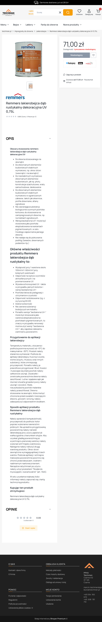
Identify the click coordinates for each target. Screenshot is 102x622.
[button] (68, 12)
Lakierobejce (41, 31)
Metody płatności (53, 570)
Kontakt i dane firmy (17, 570)
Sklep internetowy (50, 618)
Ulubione (49, 604)
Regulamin (12, 600)
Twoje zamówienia (53, 596)
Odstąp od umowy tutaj (56, 582)
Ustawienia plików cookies (19, 608)
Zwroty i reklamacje (54, 578)
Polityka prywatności (17, 604)
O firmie (11, 574)
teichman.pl (6, 31)
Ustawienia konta (53, 600)
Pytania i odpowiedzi (17, 596)
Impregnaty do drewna (24, 31)
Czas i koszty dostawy (55, 574)
